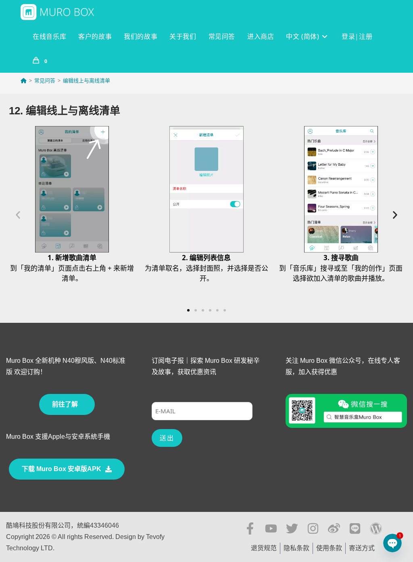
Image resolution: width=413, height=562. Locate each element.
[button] (18, 215)
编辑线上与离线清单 (86, 80)
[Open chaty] (392, 543)
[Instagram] (313, 528)
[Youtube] (271, 528)
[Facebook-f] (250, 528)
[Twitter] (292, 528)
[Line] (355, 528)
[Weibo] (334, 528)
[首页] (24, 80)
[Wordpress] (376, 528)
